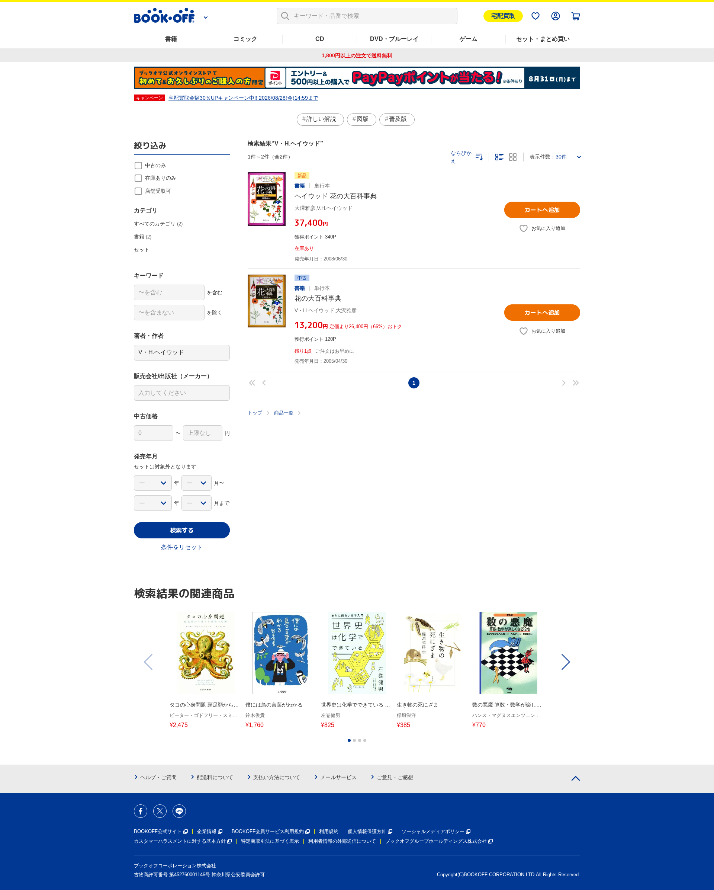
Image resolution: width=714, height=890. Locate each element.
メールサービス (338, 777)
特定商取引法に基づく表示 (270, 841)
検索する (182, 530)
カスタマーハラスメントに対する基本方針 (180, 841)
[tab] (349, 740)
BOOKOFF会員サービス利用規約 (268, 831)
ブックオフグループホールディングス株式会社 (436, 841)
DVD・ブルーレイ (394, 39)
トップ (255, 413)
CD (319, 39)
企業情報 (206, 831)
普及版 (398, 119)
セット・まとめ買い (543, 39)
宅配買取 (503, 16)
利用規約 (328, 831)
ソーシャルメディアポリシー (433, 831)
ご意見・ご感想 (395, 777)
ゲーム (468, 39)
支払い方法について (276, 777)
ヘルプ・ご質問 (158, 777)
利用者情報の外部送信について (342, 841)
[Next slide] (565, 662)
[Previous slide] (149, 662)
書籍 (171, 39)
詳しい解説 (321, 119)
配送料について (215, 777)
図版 (363, 119)
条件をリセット (182, 547)
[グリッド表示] (512, 157)
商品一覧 (283, 413)
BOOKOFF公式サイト (158, 831)
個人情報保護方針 (367, 831)
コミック (245, 39)
